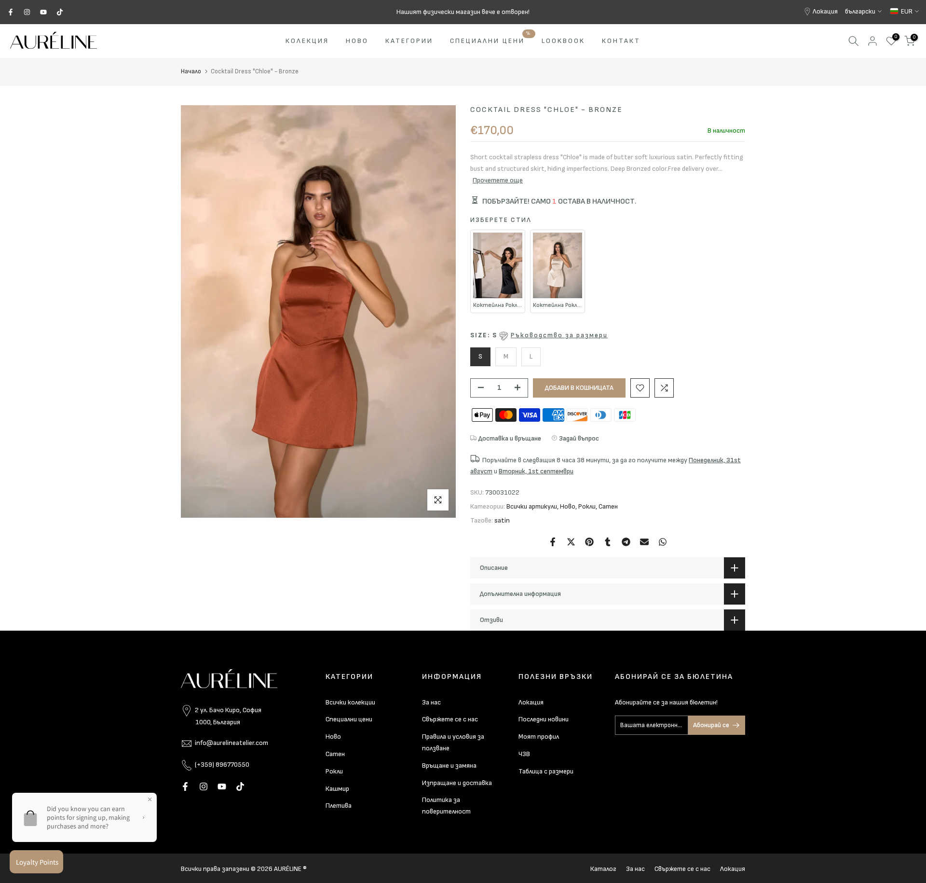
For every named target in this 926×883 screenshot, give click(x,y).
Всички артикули (531, 506)
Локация (825, 11)
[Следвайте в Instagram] (27, 12)
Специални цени (349, 719)
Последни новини (543, 719)
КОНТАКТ (621, 41)
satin (502, 520)
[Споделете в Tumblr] (607, 542)
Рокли (587, 506)
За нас (431, 702)
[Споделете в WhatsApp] (662, 542)
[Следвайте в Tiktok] (59, 12)
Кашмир (337, 789)
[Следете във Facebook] (10, 12)
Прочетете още (498, 180)
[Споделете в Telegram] (626, 542)
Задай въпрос (579, 438)
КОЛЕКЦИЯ (307, 41)
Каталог (603, 869)
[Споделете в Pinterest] (589, 542)
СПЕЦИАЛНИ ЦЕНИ (491, 40)
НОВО (357, 41)
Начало (191, 71)
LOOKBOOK (563, 41)
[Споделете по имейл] (644, 542)
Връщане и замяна (449, 765)
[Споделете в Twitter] (571, 542)
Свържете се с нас (450, 719)
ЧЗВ (524, 754)
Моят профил (538, 736)
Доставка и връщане (509, 438)
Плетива (339, 805)
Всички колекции (350, 702)
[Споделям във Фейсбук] (552, 542)
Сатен (608, 506)
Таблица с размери (545, 771)
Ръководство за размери (559, 335)
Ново (567, 506)
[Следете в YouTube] (43, 12)
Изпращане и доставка (457, 783)
